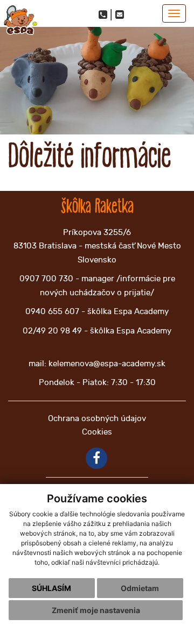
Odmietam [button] (140, 588)
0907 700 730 (46, 278)
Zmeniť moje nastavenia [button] (96, 610)
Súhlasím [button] (51, 588)
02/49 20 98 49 (52, 331)
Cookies (97, 432)
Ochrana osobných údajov (97, 418)
